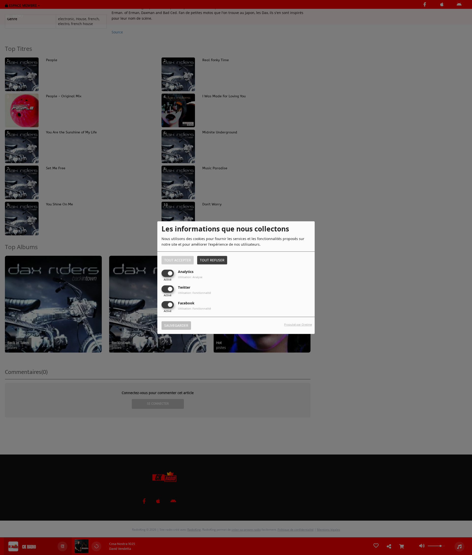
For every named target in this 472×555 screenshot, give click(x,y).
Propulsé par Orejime (298, 324)
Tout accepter (177, 260)
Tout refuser (212, 260)
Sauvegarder (176, 325)
